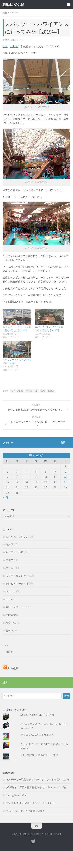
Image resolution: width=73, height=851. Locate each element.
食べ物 (9, 630)
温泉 (43, 391)
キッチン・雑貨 (14, 552)
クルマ (9, 560)
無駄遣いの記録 (13, 4)
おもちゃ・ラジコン (17, 536)
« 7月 (5, 497)
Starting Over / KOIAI (16, 795)
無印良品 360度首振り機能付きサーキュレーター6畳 (36, 787)
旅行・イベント (11, 12)
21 (55, 482)
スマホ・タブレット (17, 575)
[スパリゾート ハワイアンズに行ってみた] (17, 349)
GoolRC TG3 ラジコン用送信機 (37, 714)
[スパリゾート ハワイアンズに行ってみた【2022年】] (17, 317)
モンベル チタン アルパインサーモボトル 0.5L (31, 803)
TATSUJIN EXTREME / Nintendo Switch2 (25, 810)
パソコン (11, 591)
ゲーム (9, 567)
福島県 (51, 391)
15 (65, 476)
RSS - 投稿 (12, 668)
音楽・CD (11, 622)
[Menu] (69, 4)
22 (65, 482)
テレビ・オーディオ (17, 583)
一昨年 (14, 46)
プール (29, 391)
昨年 (5, 46)
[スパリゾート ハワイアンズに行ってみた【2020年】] (49, 317)
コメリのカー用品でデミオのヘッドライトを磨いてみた (37, 779)
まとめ (9, 599)
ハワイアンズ (17, 391)
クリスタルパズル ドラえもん (37, 734)
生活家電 (11, 614)
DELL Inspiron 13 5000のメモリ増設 (39, 754)
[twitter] (63, 442)
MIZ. (7, 40)
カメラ (9, 544)
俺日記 (9, 652)
